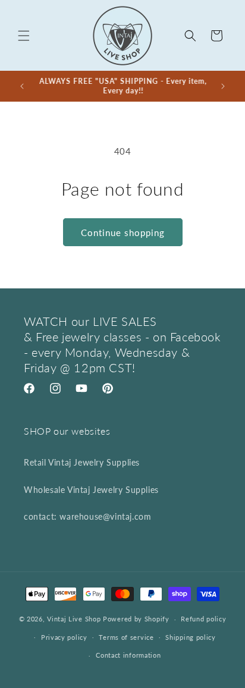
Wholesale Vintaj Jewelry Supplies (91, 490)
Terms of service (126, 637)
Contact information (128, 655)
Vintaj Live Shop (73, 619)
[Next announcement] (223, 86)
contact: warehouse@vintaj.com (87, 516)
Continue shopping (123, 232)
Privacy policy (64, 637)
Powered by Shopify (136, 619)
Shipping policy (190, 637)
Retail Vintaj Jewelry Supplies (82, 462)
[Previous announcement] (22, 86)
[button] (24, 36)
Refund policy (203, 619)
